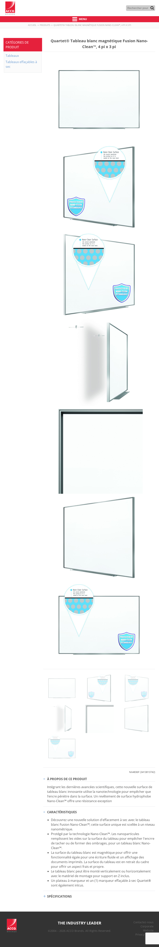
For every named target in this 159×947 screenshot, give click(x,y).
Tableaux (12, 56)
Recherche (152, 8)
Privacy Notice (144, 934)
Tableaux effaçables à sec (21, 64)
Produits (45, 25)
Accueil (32, 25)
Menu (82, 19)
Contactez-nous (143, 922)
